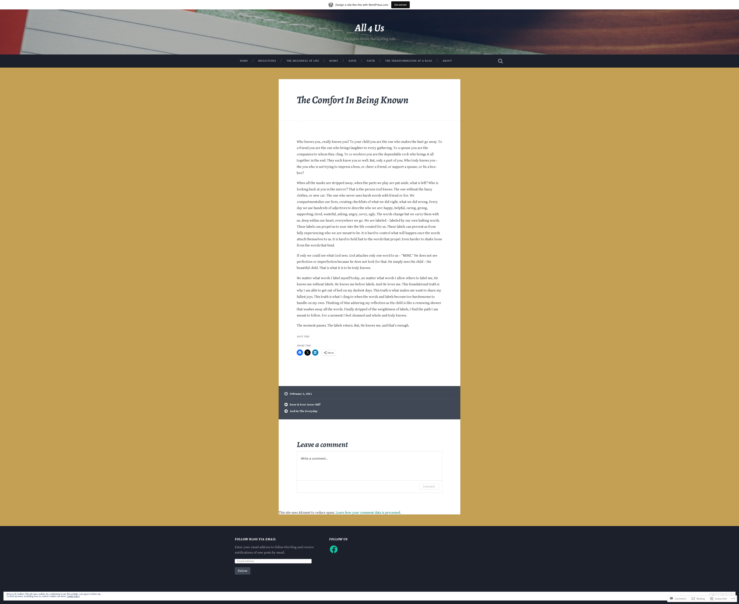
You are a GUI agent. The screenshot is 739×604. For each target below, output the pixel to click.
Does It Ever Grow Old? (305, 404)
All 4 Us (369, 28)
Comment (429, 486)
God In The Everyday (304, 411)
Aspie (352, 60)
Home (244, 60)
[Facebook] (333, 549)
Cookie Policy (73, 596)
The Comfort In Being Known (352, 100)
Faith (371, 60)
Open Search (500, 61)
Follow (242, 571)
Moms (333, 60)
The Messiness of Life (303, 60)
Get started (400, 4)
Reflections (267, 60)
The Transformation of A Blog (408, 60)
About (447, 60)
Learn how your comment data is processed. (368, 513)
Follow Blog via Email (255, 539)
